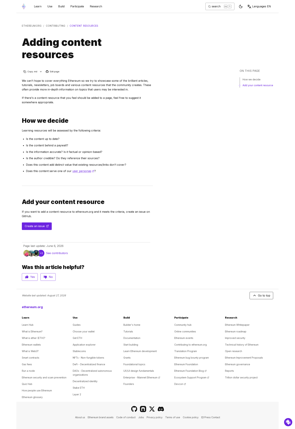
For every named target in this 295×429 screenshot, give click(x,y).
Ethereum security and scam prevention (44, 377)
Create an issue (38, 227)
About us (80, 417)
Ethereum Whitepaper (237, 324)
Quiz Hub (27, 383)
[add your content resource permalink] (20, 202)
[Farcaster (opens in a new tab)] (143, 409)
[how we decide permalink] (20, 120)
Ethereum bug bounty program (191, 357)
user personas (83, 171)
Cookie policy (191, 417)
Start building (130, 344)
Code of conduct (126, 417)
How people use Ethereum (37, 390)
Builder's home (131, 324)
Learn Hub (27, 324)
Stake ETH (79, 387)
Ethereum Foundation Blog (190, 370)
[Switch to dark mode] (240, 6)
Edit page (52, 71)
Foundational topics (134, 364)
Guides (77, 324)
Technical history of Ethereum (241, 344)
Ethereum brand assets (101, 417)
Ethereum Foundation (186, 364)
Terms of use (172, 417)
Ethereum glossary (32, 397)
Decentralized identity (85, 381)
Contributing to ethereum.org (190, 344)
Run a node (28, 370)
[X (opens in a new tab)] (152, 409)
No (51, 277)
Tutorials (128, 331)
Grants (127, 357)
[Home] (24, 6)
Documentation (131, 337)
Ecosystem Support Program (191, 377)
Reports (229, 370)
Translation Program (185, 351)
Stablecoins (79, 351)
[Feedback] (288, 422)
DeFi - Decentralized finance (89, 364)
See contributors (57, 253)
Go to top (264, 295)
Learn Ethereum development (140, 351)
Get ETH (77, 337)
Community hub (183, 324)
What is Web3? (30, 351)
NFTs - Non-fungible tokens (88, 357)
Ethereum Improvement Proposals (244, 357)
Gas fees (27, 364)
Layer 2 (77, 394)
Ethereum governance (237, 364)
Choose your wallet (84, 331)
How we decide (252, 79)
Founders (128, 383)
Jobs (141, 417)
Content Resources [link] (84, 25)
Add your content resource (258, 85)
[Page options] (41, 71)
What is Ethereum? (32, 331)
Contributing (55, 25)
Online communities (185, 331)
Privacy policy (155, 417)
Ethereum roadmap (235, 331)
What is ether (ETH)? (33, 337)
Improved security (235, 337)
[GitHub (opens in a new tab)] (134, 409)
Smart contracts (30, 357)
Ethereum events (183, 337)
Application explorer (84, 344)
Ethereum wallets (31, 344)
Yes (32, 277)
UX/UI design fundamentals (138, 370)
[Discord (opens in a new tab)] (161, 409)
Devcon (180, 383)
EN (261, 6)
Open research (233, 351)
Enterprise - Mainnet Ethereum (141, 377)
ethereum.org (31, 25)
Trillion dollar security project (241, 377)
